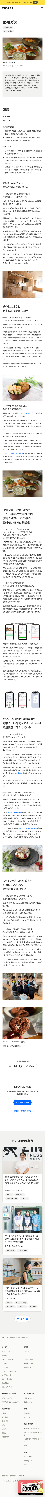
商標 (25, 1446)
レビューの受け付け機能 (28, 828)
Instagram (28, 1461)
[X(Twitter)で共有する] (10, 1066)
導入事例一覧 (22, 1319)
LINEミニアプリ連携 (16, 453)
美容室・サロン (28, 1363)
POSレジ (5, 1363)
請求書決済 (5, 1383)
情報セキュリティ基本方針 (32, 1428)
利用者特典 (5, 1437)
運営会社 (5, 1476)
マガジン (4, 1429)
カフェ (25, 1355)
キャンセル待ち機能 (15, 812)
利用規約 (27, 1413)
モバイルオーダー (7, 1375)
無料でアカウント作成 (22, 1111)
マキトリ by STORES (8, 1398)
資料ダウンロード (22, 1102)
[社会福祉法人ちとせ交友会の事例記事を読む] (22, 1231)
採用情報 (13, 1476)
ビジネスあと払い (7, 1379)
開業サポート (6, 1433)
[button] (41, 1482)
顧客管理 (20, 773)
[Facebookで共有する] (15, 1066)
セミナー (4, 1425)
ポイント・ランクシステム (9, 1371)
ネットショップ (6, 1351)
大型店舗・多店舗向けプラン (11, 1402)
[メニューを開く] (42, 8)
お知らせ (4, 1413)
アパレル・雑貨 (28, 1359)
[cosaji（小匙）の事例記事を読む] (22, 1284)
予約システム (6, 1355)
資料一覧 (5, 1421)
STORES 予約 (34, 75)
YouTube (27, 1465)
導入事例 (5, 1417)
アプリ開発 (5, 1367)
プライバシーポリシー (30, 1417)
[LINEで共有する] (21, 1066)
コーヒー (26, 1351)
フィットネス (27, 1367)
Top (3, 1337)
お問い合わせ (28, 1398)
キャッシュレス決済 (7, 1359)
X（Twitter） (28, 1457)
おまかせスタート (7, 1387)
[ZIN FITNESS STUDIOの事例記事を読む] (22, 1175)
